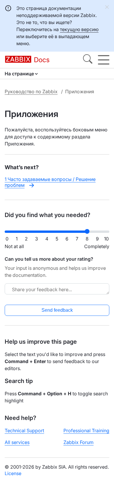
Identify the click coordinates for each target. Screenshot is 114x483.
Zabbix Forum (78, 442)
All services (17, 442)
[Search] (87, 59)
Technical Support (24, 430)
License (13, 473)
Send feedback (57, 310)
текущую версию (79, 29)
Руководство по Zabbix (31, 91)
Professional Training (86, 430)
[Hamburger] (103, 60)
